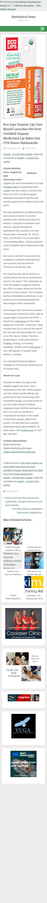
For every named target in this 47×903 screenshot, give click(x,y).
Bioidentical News (24, 16)
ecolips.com (27, 430)
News (16, 491)
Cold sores (20, 321)
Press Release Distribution (27, 2)
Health (9, 491)
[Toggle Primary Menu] (43, 29)
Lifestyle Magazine (24, 5)
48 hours (35, 347)
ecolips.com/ (10, 187)
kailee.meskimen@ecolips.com (19, 452)
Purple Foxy (30, 148)
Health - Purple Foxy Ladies (17, 154)
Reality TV (5, 5)
